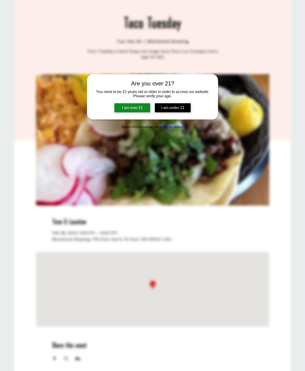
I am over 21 (132, 108)
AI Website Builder (171, 127)
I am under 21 (172, 108)
